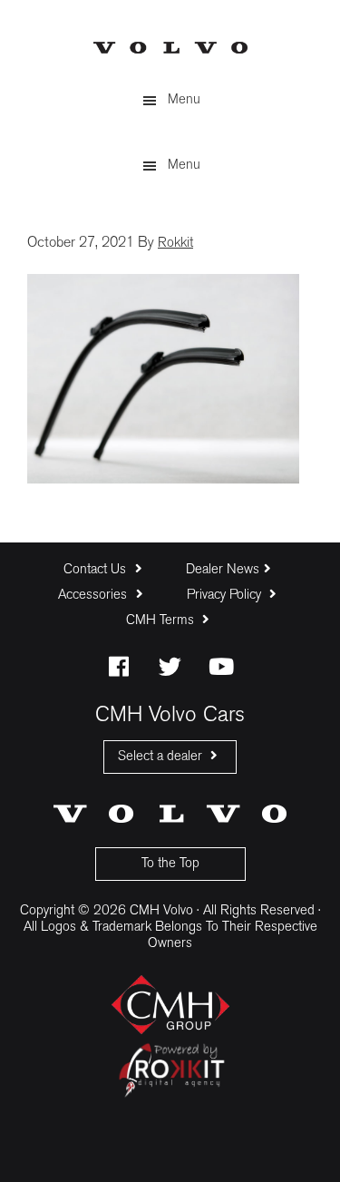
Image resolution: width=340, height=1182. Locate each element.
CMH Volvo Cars (170, 47)
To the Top (170, 864)
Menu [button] (184, 100)
